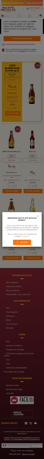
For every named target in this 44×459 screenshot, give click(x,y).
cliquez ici (26, 236)
